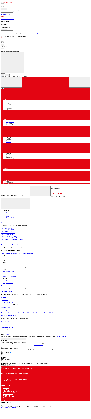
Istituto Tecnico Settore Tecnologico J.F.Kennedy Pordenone (17, 253)
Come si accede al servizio (11, 212)
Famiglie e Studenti (55, 188)
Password (15, 11)
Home (52, 186)
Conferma (7, 74)
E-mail (14, 31)
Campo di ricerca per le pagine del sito (9, 195)
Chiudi (2, 41)
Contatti (7, 216)
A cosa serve (8, 218)
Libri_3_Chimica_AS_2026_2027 (8, 233)
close (2, 88)
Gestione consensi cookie (8, 396)
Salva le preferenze (11, 365)
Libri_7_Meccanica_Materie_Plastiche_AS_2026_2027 (12, 239)
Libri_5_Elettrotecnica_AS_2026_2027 (9, 236)
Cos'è (7, 211)
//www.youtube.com (5, 352)
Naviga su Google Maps (8, 283)
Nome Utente (16, 10)
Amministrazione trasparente (9, 397)
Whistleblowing (6, 395)
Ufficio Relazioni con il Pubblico (10, 391)
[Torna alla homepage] (45, 76)
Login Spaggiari (35, 33)
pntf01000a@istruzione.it (8, 271)
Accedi (2, 3)
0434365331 (6, 280)
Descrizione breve (9, 219)
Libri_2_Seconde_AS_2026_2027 (8, 231)
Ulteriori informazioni (10, 217)
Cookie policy (6, 388)
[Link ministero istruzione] (6, 2)
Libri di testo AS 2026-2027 (7, 228)
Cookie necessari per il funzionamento (9, 348)
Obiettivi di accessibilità (8, 394)
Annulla (2, 74)
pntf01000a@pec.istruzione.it (9, 276)
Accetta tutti (21, 339)
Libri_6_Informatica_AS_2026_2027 (9, 237)
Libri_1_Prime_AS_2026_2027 (7, 229)
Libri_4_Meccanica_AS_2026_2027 (8, 234)
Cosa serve (8, 213)
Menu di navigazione (25, 207)
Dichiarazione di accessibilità (9, 392)
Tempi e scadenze (9, 215)
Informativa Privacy (7, 390)
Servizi (52, 187)
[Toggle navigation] (11, 82)
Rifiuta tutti (11, 339)
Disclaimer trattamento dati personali (8, 407)
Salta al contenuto (4, 1)
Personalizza (3, 339)
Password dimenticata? (5, 14)
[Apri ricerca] (79, 82)
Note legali (5, 389)
